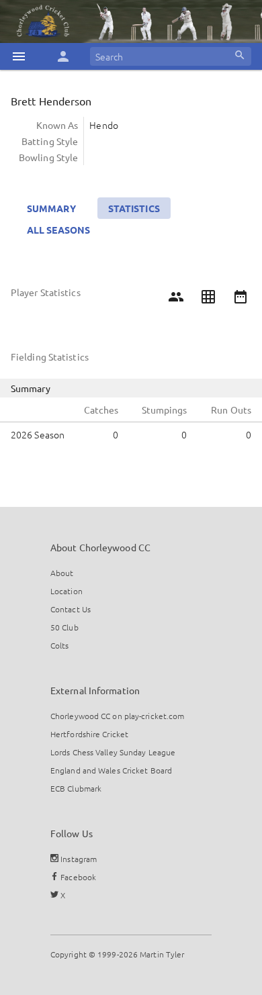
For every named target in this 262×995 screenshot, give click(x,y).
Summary (51, 208)
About (62, 572)
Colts (59, 645)
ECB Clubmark (75, 788)
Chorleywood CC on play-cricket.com (117, 715)
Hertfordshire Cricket (89, 733)
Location (66, 590)
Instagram (77, 858)
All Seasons (58, 230)
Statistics (134, 208)
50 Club (64, 627)
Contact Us (70, 609)
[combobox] (170, 56)
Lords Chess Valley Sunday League (112, 752)
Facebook (77, 876)
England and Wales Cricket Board (111, 770)
